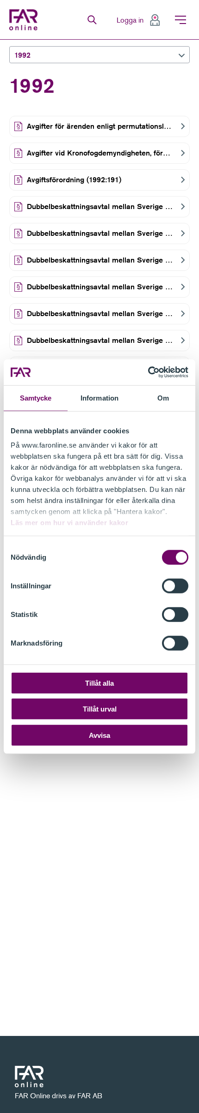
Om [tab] (163, 397)
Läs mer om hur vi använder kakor (69, 523)
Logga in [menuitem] (130, 19)
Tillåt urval (100, 709)
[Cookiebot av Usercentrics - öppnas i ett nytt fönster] (147, 372)
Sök (92, 19)
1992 (22, 55)
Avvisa (99, 735)
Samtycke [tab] (36, 397)
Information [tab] (99, 397)
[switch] (175, 585)
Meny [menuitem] (180, 19)
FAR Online (24, 19)
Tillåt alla (99, 683)
